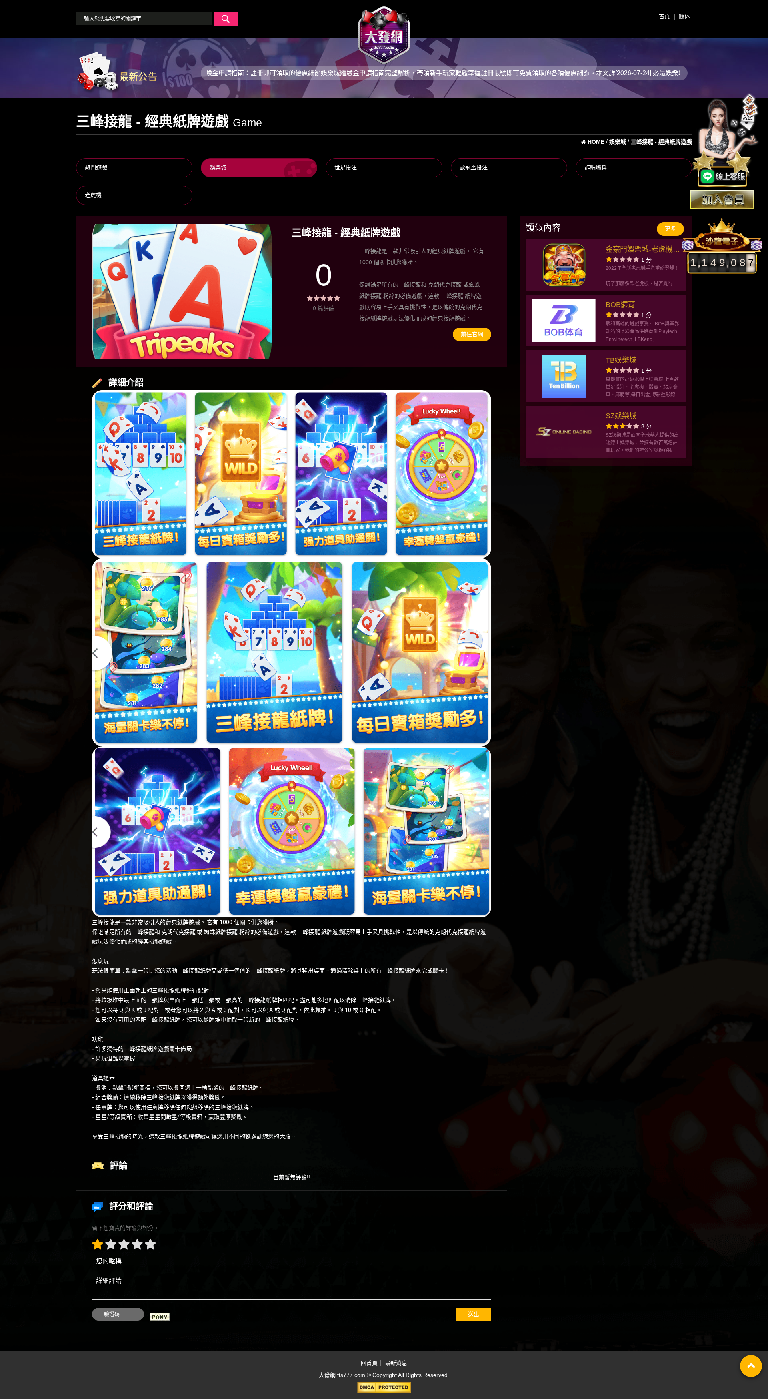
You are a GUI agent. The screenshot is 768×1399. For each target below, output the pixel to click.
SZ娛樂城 (621, 416)
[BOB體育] (564, 320)
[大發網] (384, 31)
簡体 (684, 16)
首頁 (664, 16)
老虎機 (93, 195)
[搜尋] (226, 19)
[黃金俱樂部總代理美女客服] (726, 141)
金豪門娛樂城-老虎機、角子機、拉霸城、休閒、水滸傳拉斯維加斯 (643, 250)
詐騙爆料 (595, 167)
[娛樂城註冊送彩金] (722, 199)
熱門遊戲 (96, 167)
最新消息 (396, 1363)
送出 (473, 1314)
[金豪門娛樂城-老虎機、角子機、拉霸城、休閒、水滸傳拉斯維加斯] (564, 265)
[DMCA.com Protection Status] (384, 1387)
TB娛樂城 (621, 360)
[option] (182, 291)
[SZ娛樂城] (564, 431)
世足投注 (345, 167)
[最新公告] (116, 72)
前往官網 (472, 334)
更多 (670, 228)
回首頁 (369, 1363)
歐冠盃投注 (474, 167)
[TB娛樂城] (564, 376)
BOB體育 (620, 305)
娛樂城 (218, 167)
